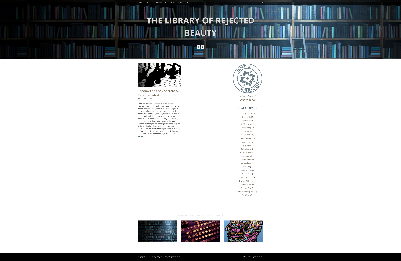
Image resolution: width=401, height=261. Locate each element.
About (149, 2)
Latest (140, 2)
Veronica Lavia (246, 184)
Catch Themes (258, 257)
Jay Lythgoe (246, 145)
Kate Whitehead (246, 152)
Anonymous (246, 120)
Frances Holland (246, 135)
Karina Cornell (246, 149)
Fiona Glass (246, 131)
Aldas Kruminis (246, 113)
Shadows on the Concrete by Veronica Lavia (158, 93)
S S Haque (246, 174)
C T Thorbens (246, 124)
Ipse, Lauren (246, 142)
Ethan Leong (246, 128)
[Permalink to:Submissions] (200, 231)
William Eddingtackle (246, 191)
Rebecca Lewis (246, 170)
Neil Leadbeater (246, 163)
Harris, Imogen (246, 138)
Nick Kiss (246, 167)
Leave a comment (160, 99)
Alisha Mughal (246, 117)
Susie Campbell (246, 177)
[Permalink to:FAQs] (243, 231)
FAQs (172, 2)
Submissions (161, 2)
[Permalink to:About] (157, 231)
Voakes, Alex (246, 188)
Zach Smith (246, 195)
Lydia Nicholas (246, 159)
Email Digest (183, 2)
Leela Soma (246, 156)
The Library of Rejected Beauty (158, 257)
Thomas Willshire (246, 181)
